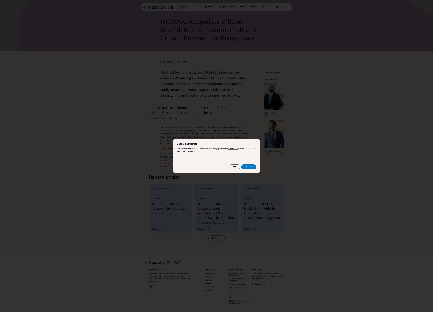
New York (209, 287)
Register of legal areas (237, 284)
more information (188, 152)
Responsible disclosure (237, 288)
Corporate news (168, 62)
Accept (249, 167)
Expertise (208, 7)
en (263, 7)
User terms (233, 294)
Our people (221, 7)
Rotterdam (210, 290)
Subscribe (259, 284)
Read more (156, 229)
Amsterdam (210, 273)
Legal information (235, 291)
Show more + (216, 238)
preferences (233, 149)
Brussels (209, 277)
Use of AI (232, 298)
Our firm (241, 7)
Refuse (235, 167)
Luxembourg (210, 283)
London (209, 280)
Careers (252, 7)
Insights (232, 7)
